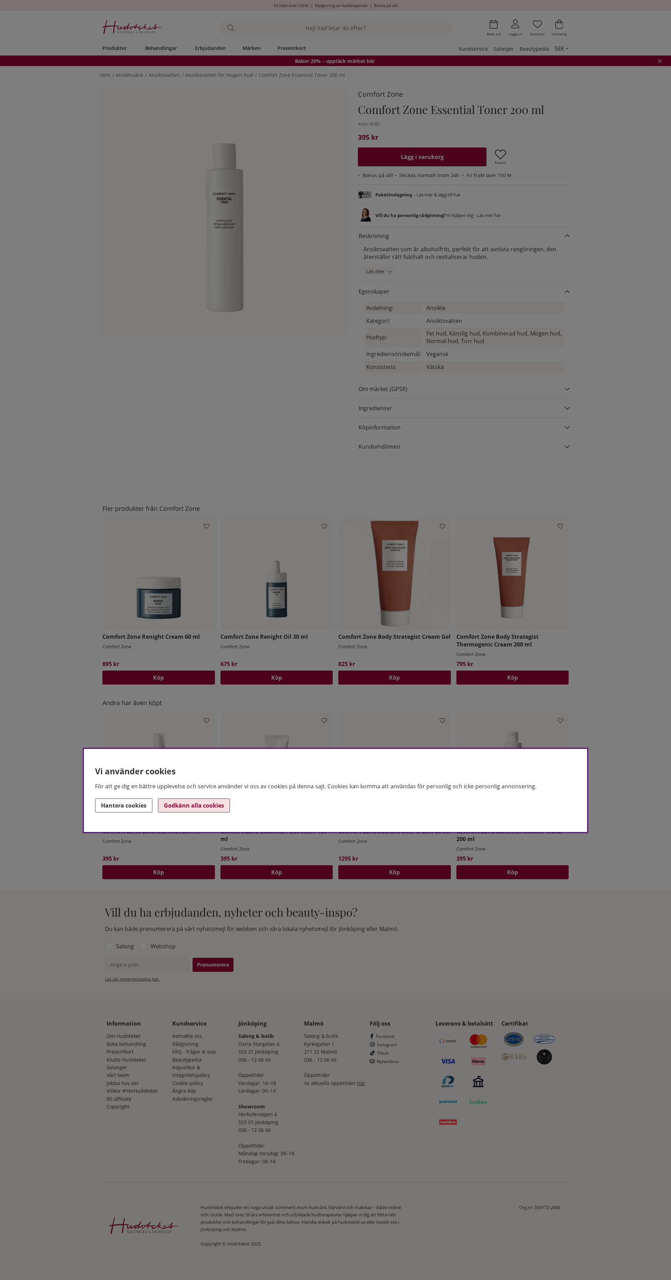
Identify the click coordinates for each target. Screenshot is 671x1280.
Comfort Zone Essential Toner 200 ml (302, 75)
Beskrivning (374, 236)
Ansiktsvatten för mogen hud (219, 75)
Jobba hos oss (123, 1083)
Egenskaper (374, 291)
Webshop (163, 946)
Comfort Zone (380, 94)
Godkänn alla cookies (194, 805)
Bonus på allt (386, 5)
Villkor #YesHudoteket (132, 1090)
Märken (252, 48)
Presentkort (291, 48)
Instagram (387, 1045)
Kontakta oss (187, 1036)
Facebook (385, 1036)
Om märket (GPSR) (383, 389)
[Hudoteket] (132, 28)
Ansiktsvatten (164, 75)
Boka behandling (126, 1044)
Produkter (114, 48)
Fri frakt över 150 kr (291, 5)
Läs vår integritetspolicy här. (132, 979)
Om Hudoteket (123, 1036)
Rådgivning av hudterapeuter (341, 5)
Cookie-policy (187, 1083)
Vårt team (118, 1075)
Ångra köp (184, 1090)
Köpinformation (380, 427)
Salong (125, 946)
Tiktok (383, 1053)
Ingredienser (375, 408)
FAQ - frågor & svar (194, 1051)
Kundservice (473, 48)
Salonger (503, 48)
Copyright (118, 1106)
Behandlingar (161, 48)
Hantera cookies (123, 805)
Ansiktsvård (129, 75)
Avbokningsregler (192, 1098)
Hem (105, 75)
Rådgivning (185, 1044)
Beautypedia (534, 48)
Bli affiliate (119, 1098)
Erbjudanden (210, 48)
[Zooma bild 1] (224, 212)
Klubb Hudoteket (126, 1059)
